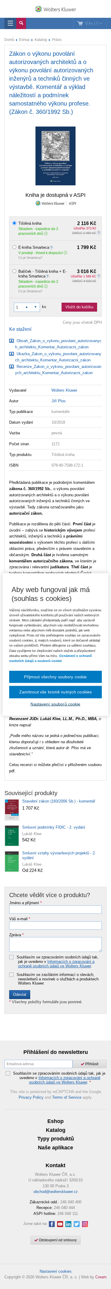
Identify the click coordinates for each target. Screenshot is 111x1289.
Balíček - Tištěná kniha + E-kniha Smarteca (57, 274)
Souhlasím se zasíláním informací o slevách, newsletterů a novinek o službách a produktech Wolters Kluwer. (58, 979)
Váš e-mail (19, 919)
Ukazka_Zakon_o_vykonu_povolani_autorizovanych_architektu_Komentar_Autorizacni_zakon (58, 357)
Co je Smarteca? (30, 257)
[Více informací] (52, 247)
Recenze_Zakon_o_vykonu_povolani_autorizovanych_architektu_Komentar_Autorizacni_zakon (58, 369)
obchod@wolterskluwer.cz (55, 1191)
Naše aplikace (55, 1148)
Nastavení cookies (56, 1271)
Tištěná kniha (57, 223)
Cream (101, 1277)
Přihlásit (91, 1064)
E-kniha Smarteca (57, 247)
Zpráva (16, 935)
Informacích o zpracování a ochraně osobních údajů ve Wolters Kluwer (56, 963)
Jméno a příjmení (25, 903)
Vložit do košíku (79, 307)
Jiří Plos (59, 401)
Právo (57, 40)
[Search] (21, 23)
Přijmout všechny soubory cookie (55, 676)
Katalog (41, 40)
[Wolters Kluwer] (55, 9)
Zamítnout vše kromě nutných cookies (55, 692)
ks (44, 306)
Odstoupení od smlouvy (57, 1240)
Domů (9, 40)
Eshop (24, 40)
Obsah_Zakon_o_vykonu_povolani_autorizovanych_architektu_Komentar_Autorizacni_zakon (58, 344)
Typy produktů (55, 1139)
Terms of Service (66, 1097)
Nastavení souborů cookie (55, 703)
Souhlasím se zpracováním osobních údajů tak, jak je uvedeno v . (58, 961)
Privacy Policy (31, 1097)
